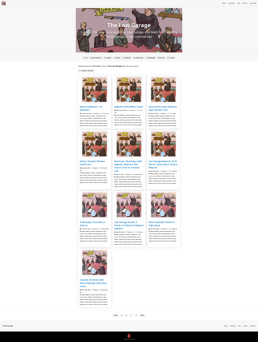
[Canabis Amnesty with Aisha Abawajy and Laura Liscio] (94, 262)
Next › (143, 315)
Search (245, 3)
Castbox (108, 58)
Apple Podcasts (96, 58)
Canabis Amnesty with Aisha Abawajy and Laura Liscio (93, 283)
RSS (86, 58)
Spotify (162, 58)
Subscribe (253, 3)
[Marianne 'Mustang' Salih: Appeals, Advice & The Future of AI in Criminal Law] (129, 144)
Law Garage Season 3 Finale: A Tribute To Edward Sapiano (128, 225)
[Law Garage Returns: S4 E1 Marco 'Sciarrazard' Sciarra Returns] (163, 144)
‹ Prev (115, 315)
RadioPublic (151, 58)
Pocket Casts (139, 58)
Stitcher (171, 58)
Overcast (128, 58)
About (224, 3)
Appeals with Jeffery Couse (128, 106)
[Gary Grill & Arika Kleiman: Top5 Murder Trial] (163, 89)
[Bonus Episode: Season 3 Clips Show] (163, 205)
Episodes (232, 3)
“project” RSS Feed (87, 71)
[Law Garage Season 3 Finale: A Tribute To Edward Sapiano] (129, 205)
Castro (118, 58)
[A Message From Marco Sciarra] (94, 205)
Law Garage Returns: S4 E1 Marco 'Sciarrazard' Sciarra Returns (163, 164)
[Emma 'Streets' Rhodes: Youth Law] (94, 144)
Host (238, 3)
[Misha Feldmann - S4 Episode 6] (94, 89)
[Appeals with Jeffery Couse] (129, 89)
